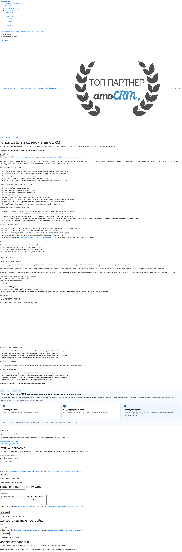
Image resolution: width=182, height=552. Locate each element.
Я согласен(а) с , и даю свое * (41, 471)
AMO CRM (8, 6)
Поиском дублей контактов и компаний (36, 237)
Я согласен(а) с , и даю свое (41, 157)
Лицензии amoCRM (12, 8)
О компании (10, 16)
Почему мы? (11, 19)
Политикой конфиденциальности (24, 157)
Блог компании (10, 13)
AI (7, 23)
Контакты (10, 28)
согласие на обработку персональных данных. (64, 157)
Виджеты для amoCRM (13, 4)
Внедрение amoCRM (28, 88)
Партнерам (9, 10)
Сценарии (10, 21)
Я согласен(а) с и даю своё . (42, 530)
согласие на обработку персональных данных (65, 530)
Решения (9, 26)
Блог (60, 88)
